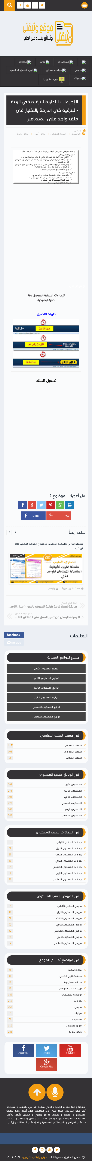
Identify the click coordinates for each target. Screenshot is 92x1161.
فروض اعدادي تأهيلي (69, 906)
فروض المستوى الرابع (69, 936)
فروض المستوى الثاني (69, 924)
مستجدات (63, 61)
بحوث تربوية (75, 969)
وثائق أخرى (39, 133)
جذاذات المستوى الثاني (68, 860)
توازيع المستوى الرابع (46, 697)
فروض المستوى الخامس (68, 930)
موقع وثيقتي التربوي (34, 1157)
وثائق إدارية (22, 133)
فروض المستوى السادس (67, 943)
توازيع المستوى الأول (46, 668)
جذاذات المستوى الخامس (67, 866)
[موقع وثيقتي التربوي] (48, 46)
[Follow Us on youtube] (49, 1150)
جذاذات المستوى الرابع (69, 873)
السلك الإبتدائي (58, 133)
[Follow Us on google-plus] (42, 1150)
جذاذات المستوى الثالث (68, 854)
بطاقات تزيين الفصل (70, 976)
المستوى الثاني (73, 796)
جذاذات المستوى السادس (67, 879)
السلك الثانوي (74, 757)
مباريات (78, 78)
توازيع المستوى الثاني (46, 678)
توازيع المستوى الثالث (46, 687)
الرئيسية (75, 133)
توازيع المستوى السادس (46, 716)
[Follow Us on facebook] (35, 1150)
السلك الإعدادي (73, 751)
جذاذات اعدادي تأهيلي (69, 842)
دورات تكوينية (50, 79)
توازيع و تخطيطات (71, 994)
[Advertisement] (46, 236)
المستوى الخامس (72, 803)
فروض (78, 70)
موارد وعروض (74, 1025)
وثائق (43, 61)
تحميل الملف (46, 381)
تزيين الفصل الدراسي (21, 70)
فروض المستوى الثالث (69, 918)
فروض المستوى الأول (69, 912)
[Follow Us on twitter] (57, 1150)
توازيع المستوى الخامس (46, 707)
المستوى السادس (71, 815)
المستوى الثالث (73, 790)
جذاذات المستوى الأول (69, 848)
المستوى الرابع (73, 809)
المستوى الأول (73, 784)
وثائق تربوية (75, 1031)
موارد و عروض (54, 70)
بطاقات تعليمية (73, 982)
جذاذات (23, 61)
